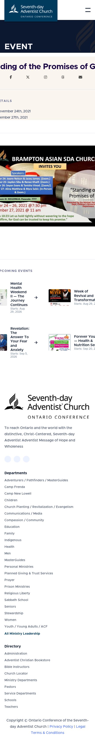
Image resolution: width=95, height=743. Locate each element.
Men (7, 553)
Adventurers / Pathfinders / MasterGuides (36, 480)
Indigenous (12, 540)
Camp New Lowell (17, 493)
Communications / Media (23, 513)
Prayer (9, 580)
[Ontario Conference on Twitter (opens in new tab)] (17, 459)
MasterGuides (14, 560)
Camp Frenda (14, 487)
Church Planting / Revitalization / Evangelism (38, 507)
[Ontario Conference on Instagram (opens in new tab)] (26, 459)
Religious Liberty (17, 593)
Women (10, 620)
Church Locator (16, 673)
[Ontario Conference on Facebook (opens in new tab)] (7, 459)
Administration (15, 653)
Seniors (10, 606)
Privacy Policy (61, 726)
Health (9, 546)
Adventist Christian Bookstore (27, 660)
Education (12, 526)
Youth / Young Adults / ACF (26, 626)
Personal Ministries (18, 566)
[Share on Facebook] (11, 77)
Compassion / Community (24, 520)
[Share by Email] (80, 77)
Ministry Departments (20, 680)
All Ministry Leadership (22, 633)
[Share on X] (28, 77)
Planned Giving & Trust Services (28, 573)
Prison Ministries (17, 586)
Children (10, 500)
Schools (10, 700)
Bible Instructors (16, 667)
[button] (88, 10)
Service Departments (20, 693)
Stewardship (13, 613)
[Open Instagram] (45, 77)
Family (9, 533)
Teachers (11, 706)
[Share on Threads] (62, 77)
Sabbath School (16, 600)
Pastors (10, 686)
